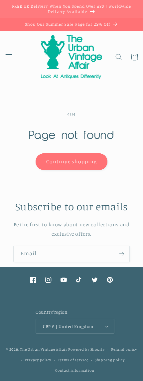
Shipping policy (110, 360)
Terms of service (73, 360)
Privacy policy (38, 360)
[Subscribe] (121, 254)
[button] (8, 57)
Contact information (74, 370)
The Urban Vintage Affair (44, 349)
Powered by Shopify (86, 349)
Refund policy (124, 349)
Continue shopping (71, 161)
